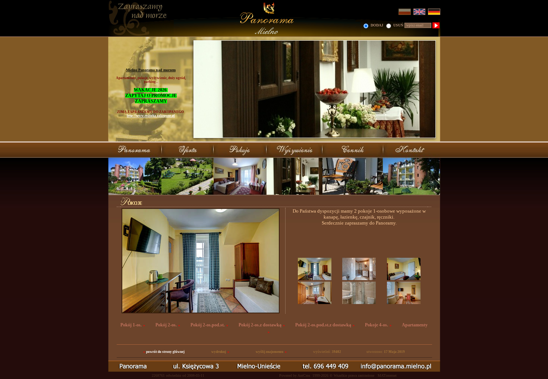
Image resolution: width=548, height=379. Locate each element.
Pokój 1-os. (131, 325)
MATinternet (387, 375)
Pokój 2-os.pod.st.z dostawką (323, 325)
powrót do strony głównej (165, 352)
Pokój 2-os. (166, 325)
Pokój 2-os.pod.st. (207, 325)
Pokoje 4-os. (376, 325)
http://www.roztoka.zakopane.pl (151, 116)
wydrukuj (218, 352)
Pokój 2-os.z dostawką (260, 325)
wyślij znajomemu (269, 352)
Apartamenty (415, 325)
